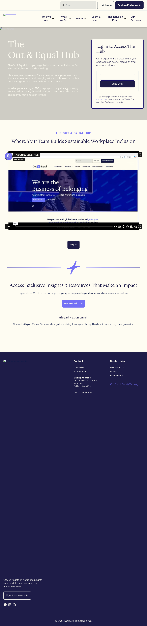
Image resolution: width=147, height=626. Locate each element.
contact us (101, 99)
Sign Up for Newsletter (17, 595)
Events (80, 19)
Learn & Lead (96, 18)
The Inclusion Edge (115, 18)
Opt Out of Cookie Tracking (124, 384)
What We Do (63, 18)
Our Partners (135, 18)
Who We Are (46, 18)
